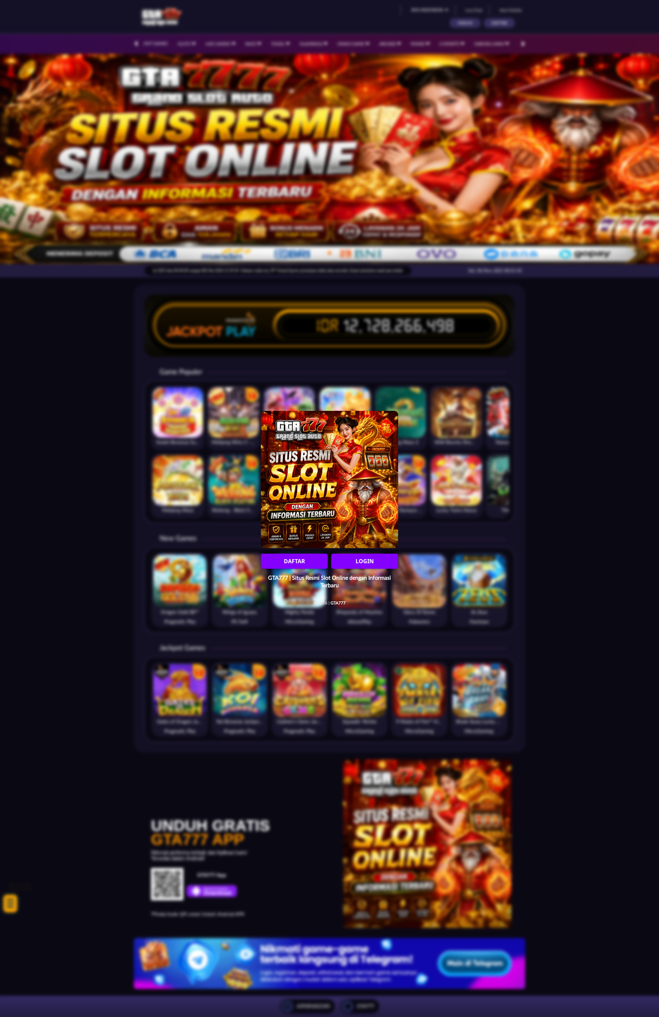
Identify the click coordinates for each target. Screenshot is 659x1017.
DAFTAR (294, 561)
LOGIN (365, 561)
